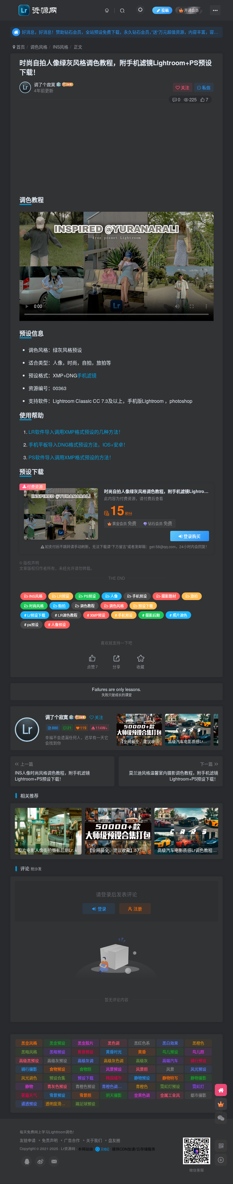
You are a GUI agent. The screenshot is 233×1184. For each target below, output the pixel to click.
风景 (170, 1069)
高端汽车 (170, 1060)
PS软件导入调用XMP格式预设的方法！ (71, 457)
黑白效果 (170, 1043)
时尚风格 (36, 605)
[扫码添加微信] (221, 1118)
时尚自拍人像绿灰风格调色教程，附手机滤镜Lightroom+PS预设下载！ (115, 67)
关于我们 (94, 1140)
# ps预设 (31, 624)
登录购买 (192, 536)
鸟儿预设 (170, 1051)
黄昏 (142, 1051)
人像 (114, 596)
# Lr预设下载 (34, 615)
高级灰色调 (113, 1060)
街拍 (62, 605)
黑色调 (114, 1043)
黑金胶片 (85, 1043)
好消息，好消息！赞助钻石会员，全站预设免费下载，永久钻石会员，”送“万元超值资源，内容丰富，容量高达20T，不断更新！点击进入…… (121, 32)
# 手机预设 (124, 615)
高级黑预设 (29, 1060)
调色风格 (38, 47)
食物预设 (57, 1069)
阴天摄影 (114, 1095)
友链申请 (27, 1140)
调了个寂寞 (44, 84)
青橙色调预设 (114, 1086)
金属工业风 (170, 1095)
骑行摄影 (29, 1069)
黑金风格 (29, 1043)
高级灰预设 (57, 1060)
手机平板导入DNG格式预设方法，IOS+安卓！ (78, 444)
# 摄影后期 (151, 615)
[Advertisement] (116, 148)
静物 (29, 1086)
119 (83, 727)
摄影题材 (168, 596)
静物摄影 (198, 1078)
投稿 (165, 10)
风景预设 (114, 1069)
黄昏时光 (114, 1051)
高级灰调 (85, 1060)
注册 (137, 909)
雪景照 (85, 1095)
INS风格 (60, 47)
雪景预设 (57, 1095)
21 (69, 727)
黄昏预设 (85, 1051)
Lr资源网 (68, 1148)
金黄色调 (142, 1095)
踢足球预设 (85, 1103)
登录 (102, 909)
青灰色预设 (57, 1086)
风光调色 (29, 1078)
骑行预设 (198, 1060)
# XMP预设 (96, 615)
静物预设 (142, 1078)
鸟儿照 (198, 1051)
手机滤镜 (86, 375)
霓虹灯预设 (170, 1086)
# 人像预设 (57, 624)
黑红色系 (142, 1043)
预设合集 (57, 1078)
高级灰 (142, 1060)
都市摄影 (198, 1095)
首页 (20, 47)
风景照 (142, 1069)
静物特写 (170, 1078)
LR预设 (63, 596)
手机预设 (139, 596)
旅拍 (194, 596)
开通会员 (191, 10)
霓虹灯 (198, 1086)
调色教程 (87, 605)
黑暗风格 (29, 1051)
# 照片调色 (178, 615)
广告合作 (72, 1140)
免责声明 (50, 1140)
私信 (206, 87)
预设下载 (145, 605)
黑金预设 (57, 1043)
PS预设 (90, 596)
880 (55, 727)
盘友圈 (114, 1140)
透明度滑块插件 (58, 1103)
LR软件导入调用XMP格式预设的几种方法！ (76, 431)
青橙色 (142, 1086)
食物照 (85, 1069)
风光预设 (198, 1069)
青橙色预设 (85, 1086)
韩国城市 (114, 1078)
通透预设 (29, 1103)
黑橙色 (198, 1043)
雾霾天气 (29, 1095)
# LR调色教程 (66, 615)
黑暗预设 (57, 1051)
